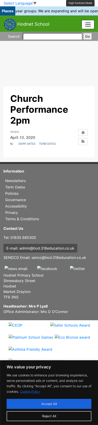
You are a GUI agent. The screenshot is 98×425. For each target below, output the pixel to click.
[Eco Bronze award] (72, 340)
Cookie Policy (30, 391)
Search (14, 36)
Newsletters (15, 180)
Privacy (11, 212)
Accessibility (16, 206)
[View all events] (83, 132)
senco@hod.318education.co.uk (58, 257)
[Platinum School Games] (31, 340)
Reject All (49, 416)
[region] (49, 392)
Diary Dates (27, 143)
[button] (83, 141)
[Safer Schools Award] (70, 328)
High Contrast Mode (80, 3)
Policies (11, 193)
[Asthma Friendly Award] (30, 352)
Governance (15, 200)
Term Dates (47, 143)
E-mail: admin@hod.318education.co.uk (40, 248)
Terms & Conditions (22, 219)
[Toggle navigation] (88, 24)
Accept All (49, 404)
